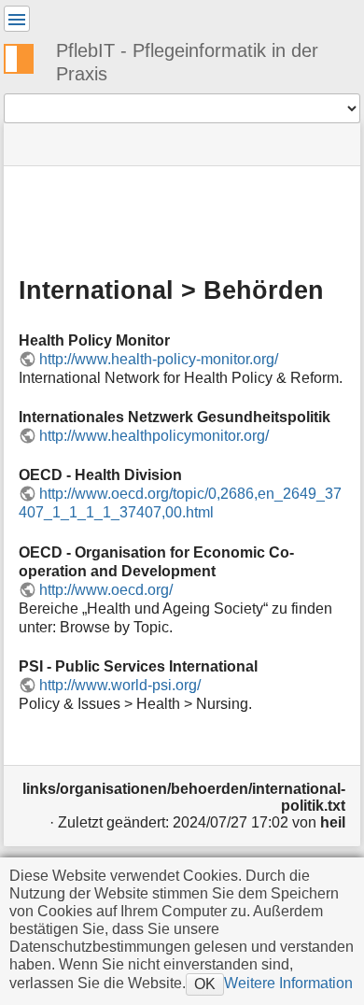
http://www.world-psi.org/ (120, 685)
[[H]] (26, 56)
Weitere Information (288, 982)
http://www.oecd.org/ (106, 590)
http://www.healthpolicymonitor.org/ (154, 436)
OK (205, 983)
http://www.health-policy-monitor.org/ (158, 359)
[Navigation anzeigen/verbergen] (17, 19)
